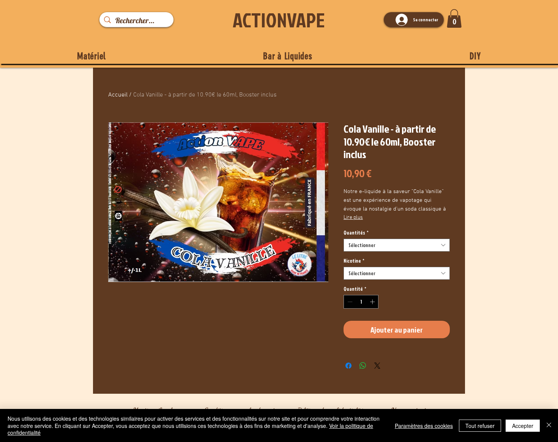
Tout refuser (480, 425)
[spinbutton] (361, 301)
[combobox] (397, 245)
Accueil (118, 95)
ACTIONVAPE (279, 20)
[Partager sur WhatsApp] (362, 365)
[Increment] (373, 301)
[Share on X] (377, 365)
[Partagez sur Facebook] (348, 365)
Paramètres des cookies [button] (424, 425)
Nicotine (354, 261)
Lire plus (353, 217)
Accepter (522, 425)
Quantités (356, 233)
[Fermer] (548, 425)
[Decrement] (349, 301)
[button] (454, 18)
